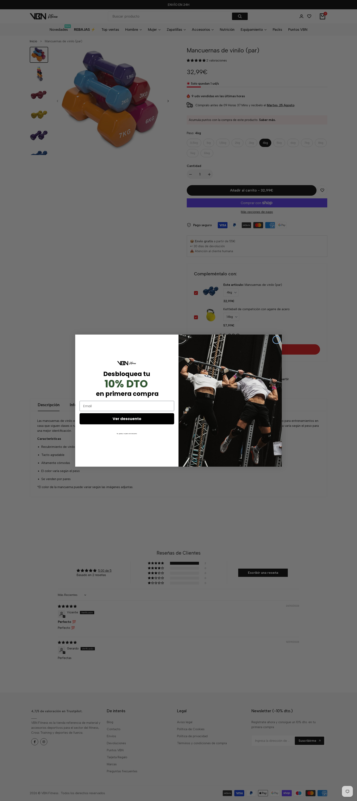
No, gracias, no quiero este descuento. (127, 433)
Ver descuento (127, 418)
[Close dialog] (276, 339)
